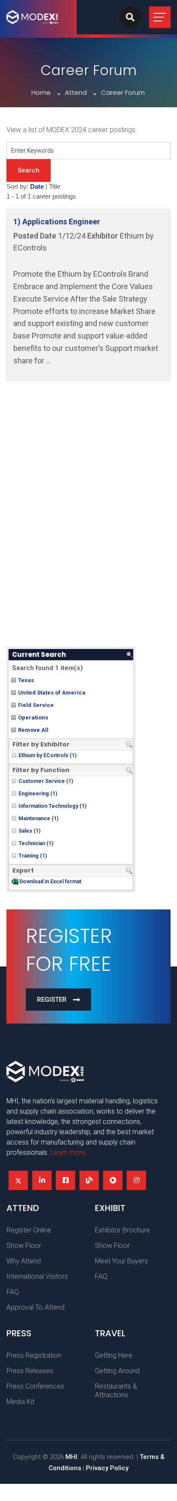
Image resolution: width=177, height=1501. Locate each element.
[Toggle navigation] (160, 17)
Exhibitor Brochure (122, 1230)
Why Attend (23, 1261)
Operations (33, 717)
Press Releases (29, 1371)
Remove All (33, 730)
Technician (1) (35, 843)
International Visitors (37, 1276)
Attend (76, 92)
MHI (71, 1457)
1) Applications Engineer (56, 221)
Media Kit (20, 1402)
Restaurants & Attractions (116, 1390)
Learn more (68, 1152)
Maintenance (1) (38, 818)
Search (29, 170)
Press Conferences (35, 1386)
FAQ (12, 1292)
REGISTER (52, 999)
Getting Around (117, 1371)
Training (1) (32, 856)
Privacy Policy (107, 1468)
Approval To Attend (35, 1307)
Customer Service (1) (45, 781)
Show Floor (23, 1245)
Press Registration (33, 1355)
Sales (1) (29, 831)
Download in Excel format (50, 882)
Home (41, 92)
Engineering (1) (37, 794)
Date (37, 186)
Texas (26, 680)
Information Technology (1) (52, 806)
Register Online (28, 1230)
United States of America (51, 692)
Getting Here (113, 1355)
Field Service (36, 705)
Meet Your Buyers (121, 1261)
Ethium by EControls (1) (47, 755)
